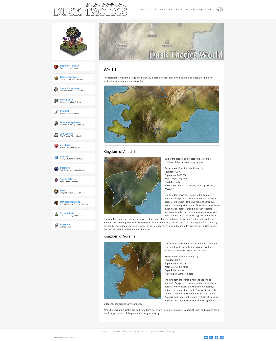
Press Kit (65, 224)
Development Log (70, 201)
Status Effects (68, 179)
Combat (179, 9)
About (208, 9)
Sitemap (170, 331)
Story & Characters (71, 88)
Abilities (65, 156)
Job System (66, 133)
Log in (75, 65)
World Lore (66, 99)
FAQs (200, 9)
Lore (162, 9)
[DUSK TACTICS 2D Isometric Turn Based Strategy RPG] (90, 9)
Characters (152, 9)
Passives (65, 167)
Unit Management (70, 122)
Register (65, 65)
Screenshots (67, 213)
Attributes (65, 145)
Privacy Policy (157, 331)
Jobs (169, 9)
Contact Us (116, 331)
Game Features (69, 77)
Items (63, 190)
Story (141, 9)
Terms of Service (139, 331)
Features (190, 9)
